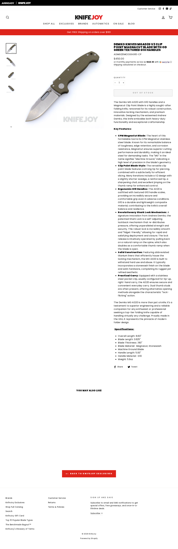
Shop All (49, 23)
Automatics (100, 23)
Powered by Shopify (89, 538)
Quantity (120, 77)
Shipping (118, 64)
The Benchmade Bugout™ (18, 524)
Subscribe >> (97, 513)
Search (9, 511)
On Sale (118, 23)
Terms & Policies (56, 507)
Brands (83, 23)
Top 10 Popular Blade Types (19, 520)
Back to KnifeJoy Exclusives (91, 473)
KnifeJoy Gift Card (15, 515)
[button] (143, 62)
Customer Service (146, 8)
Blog (131, 23)
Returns (52, 502)
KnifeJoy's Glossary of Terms (20, 529)
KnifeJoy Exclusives (15, 502)
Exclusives (66, 23)
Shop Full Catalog (14, 507)
